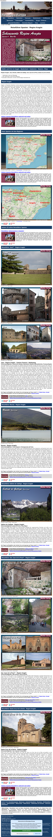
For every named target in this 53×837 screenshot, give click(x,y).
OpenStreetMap (19, 221)
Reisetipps (39, 802)
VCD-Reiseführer (47, 802)
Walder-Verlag (19, 803)
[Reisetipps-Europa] (26, 9)
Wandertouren (37, 18)
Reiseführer (11, 18)
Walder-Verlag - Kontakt (44, 392)
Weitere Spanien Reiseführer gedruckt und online (15, 116)
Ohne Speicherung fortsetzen (22, 833)
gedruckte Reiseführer (14, 23)
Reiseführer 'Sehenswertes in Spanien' (12, 231)
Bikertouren (10, 20)
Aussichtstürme (29, 20)
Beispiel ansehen (35, 393)
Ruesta (27, 474)
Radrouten (28, 18)
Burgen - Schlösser (41, 20)
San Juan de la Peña (30, 699)
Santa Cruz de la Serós (30, 777)
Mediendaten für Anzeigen (37, 803)
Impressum (47, 803)
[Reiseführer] (11, 224)
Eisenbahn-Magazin (27, 23)
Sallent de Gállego (29, 548)
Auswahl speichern (26, 830)
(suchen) (42, 23)
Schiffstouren (46, 18)
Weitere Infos (37, 833)
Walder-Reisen (26, 803)
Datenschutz (5, 804)
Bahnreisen (19, 18)
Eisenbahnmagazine (13, 802)
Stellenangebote (10, 803)
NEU (4, 18)
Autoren (4, 803)
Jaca (26, 395)
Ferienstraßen (19, 20)
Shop (36, 23)
